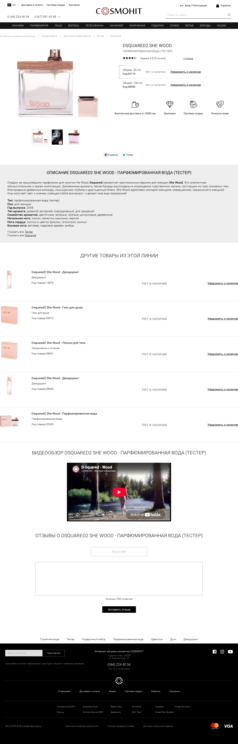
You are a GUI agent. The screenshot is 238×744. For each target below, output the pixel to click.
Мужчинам (137, 25)
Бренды (205, 25)
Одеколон (157, 639)
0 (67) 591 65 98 (45, 16)
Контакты (175, 691)
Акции (221, 25)
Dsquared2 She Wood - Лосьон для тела (58, 343)
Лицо (58, 25)
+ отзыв (188, 58)
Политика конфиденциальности (81, 726)
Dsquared (30, 235)
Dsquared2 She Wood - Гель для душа (57, 307)
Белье (189, 25)
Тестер (29, 231)
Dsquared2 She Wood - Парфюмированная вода (64, 413)
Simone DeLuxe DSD (93, 712)
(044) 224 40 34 (119, 664)
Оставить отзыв (119, 609)
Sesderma (115, 712)
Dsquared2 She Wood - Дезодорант (55, 272)
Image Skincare (182, 706)
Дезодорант (39, 277)
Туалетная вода (49, 639)
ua (14, 5)
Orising (60, 712)
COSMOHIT (119, 11)
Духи (173, 639)
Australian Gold (90, 706)
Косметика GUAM (66, 706)
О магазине (64, 691)
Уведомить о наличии (185, 72)
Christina (136, 706)
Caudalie (159, 706)
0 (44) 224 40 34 (18, 16)
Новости (155, 691)
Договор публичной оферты (158, 726)
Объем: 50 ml (132, 71)
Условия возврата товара (120, 726)
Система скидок (133, 691)
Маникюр (116, 25)
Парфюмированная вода (47, 418)
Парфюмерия (39, 25)
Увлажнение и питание (46, 348)
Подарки (157, 25)
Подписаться (53, 653)
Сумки (174, 25)
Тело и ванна (94, 25)
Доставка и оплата (90, 691)
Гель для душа (40, 312)
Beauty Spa (116, 706)
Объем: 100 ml (132, 84)
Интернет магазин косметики (18, 36)
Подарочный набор (94, 639)
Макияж (18, 25)
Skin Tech (136, 712)
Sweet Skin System (164, 712)
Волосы (73, 25)
